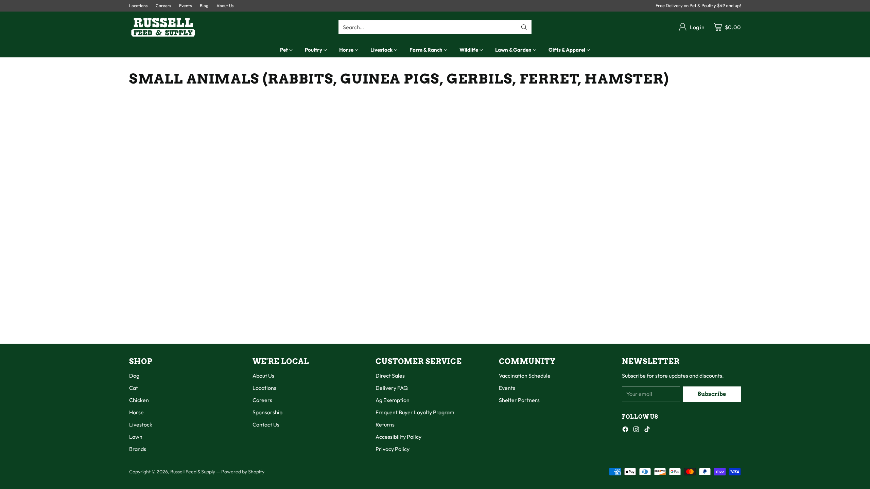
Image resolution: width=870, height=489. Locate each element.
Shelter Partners (519, 400)
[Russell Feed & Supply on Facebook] (625, 430)
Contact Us (266, 424)
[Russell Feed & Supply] (163, 27)
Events (507, 387)
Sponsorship (267, 412)
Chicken (139, 400)
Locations (264, 387)
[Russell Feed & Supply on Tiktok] (647, 430)
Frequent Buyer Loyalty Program (415, 412)
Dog (134, 375)
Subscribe (712, 394)
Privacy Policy (393, 449)
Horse (136, 412)
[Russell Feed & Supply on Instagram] (636, 430)
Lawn (135, 436)
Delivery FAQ (392, 387)
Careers (262, 400)
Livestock (140, 424)
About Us (263, 375)
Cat (133, 387)
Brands (137, 449)
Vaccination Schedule (525, 375)
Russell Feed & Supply (192, 472)
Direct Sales (390, 375)
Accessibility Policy (398, 436)
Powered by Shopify (242, 472)
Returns (385, 424)
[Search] (524, 27)
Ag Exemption (393, 400)
